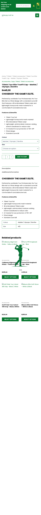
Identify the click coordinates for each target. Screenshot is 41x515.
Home (4, 76)
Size (3, 145)
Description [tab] (6, 168)
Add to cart (22, 157)
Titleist (9, 76)
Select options (10, 277)
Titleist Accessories (19, 76)
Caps (13, 81)
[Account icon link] (34, 6)
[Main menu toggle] (37, 15)
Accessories (6, 81)
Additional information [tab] (10, 172)
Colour (4, 137)
